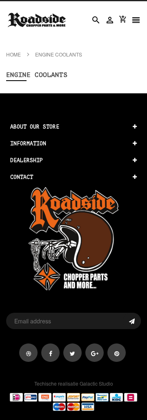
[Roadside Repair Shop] (73, 401)
